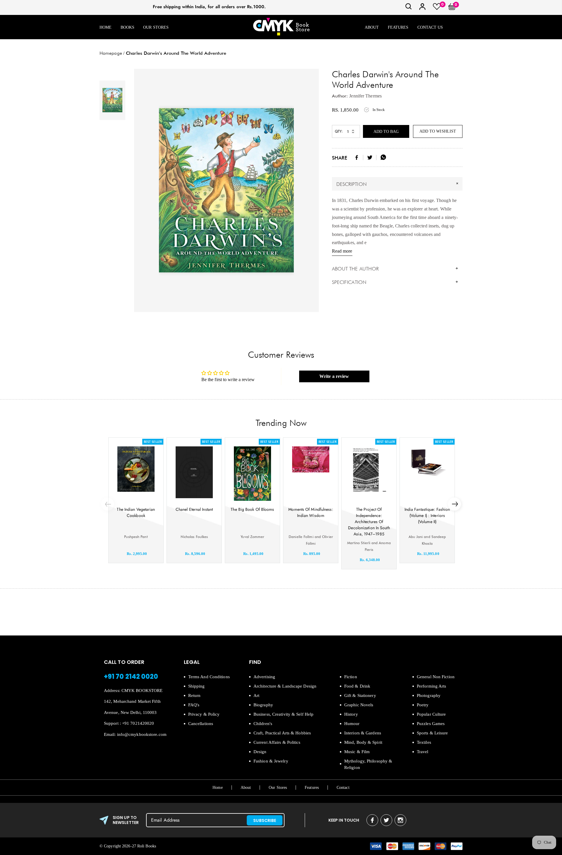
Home (106, 27)
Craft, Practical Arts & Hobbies (282, 733)
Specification (395, 282)
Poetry (423, 704)
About (372, 27)
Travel (423, 751)
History (351, 714)
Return (194, 695)
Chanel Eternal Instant (194, 509)
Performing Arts (431, 686)
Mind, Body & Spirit (363, 742)
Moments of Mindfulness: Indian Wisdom (310, 512)
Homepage (111, 53)
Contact (343, 787)
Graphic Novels (358, 704)
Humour (352, 723)
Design (260, 751)
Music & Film (357, 751)
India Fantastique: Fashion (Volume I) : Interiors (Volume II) (427, 515)
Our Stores (156, 27)
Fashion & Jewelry (270, 761)
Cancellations (200, 723)
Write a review (334, 376)
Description (398, 184)
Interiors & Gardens (362, 733)
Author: (340, 96)
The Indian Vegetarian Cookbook (136, 512)
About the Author (395, 269)
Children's (262, 723)
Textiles (424, 742)
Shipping (196, 686)
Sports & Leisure (432, 733)
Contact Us (430, 27)
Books (128, 27)
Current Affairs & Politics (277, 742)
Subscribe (264, 820)
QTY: (339, 131)
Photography (429, 695)
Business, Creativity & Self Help (283, 714)
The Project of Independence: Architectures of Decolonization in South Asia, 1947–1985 (369, 521)
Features (398, 27)
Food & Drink (357, 686)
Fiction (350, 676)
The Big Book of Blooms (252, 509)
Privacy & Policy (204, 714)
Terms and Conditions (209, 676)
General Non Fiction (436, 676)
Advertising (264, 676)
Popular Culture (431, 714)
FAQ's (194, 704)
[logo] (281, 27)
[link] (408, 8)
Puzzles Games (431, 723)
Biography (263, 704)
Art (256, 695)
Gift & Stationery (360, 695)
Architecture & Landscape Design (284, 686)
